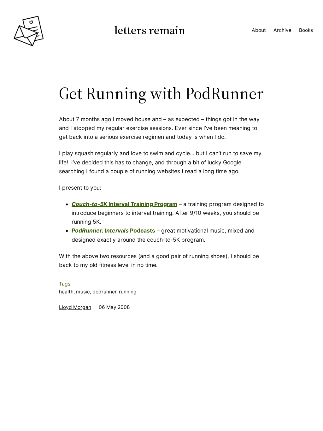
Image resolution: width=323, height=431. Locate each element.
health (66, 292)
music (83, 292)
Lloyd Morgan (75, 307)
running (128, 292)
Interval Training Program (124, 204)
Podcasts (113, 230)
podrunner (104, 292)
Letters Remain (150, 30)
